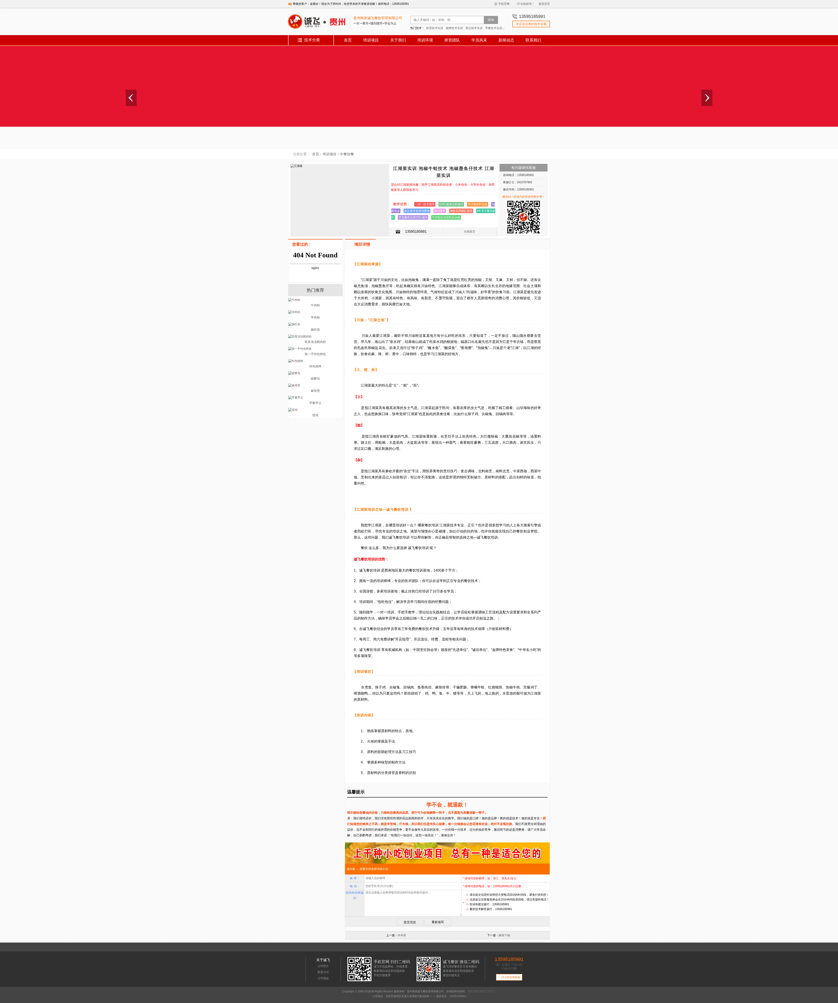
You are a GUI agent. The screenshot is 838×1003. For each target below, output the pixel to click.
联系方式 (323, 972)
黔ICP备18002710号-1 (482, 991)
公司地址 (323, 978)
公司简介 (323, 966)
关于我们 (398, 40)
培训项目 (371, 40)
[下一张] (706, 98)
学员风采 (479, 40)
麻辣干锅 (504, 935)
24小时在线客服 (509, 977)
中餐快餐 (347, 154)
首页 (348, 40)
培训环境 (425, 40)
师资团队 (452, 40)
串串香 (402, 935)
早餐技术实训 (493, 28)
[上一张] (131, 98)
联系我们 (533, 40)
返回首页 (544, 3)
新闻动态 (506, 40)
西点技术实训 (474, 28)
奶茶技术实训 (434, 28)
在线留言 (469, 231)
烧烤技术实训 (454, 28)
